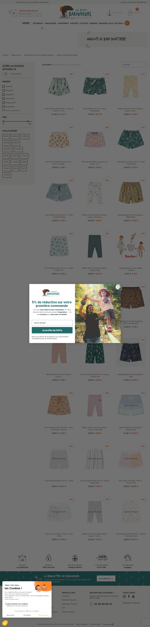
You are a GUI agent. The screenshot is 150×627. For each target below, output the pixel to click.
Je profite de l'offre (52, 330)
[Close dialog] (118, 287)
